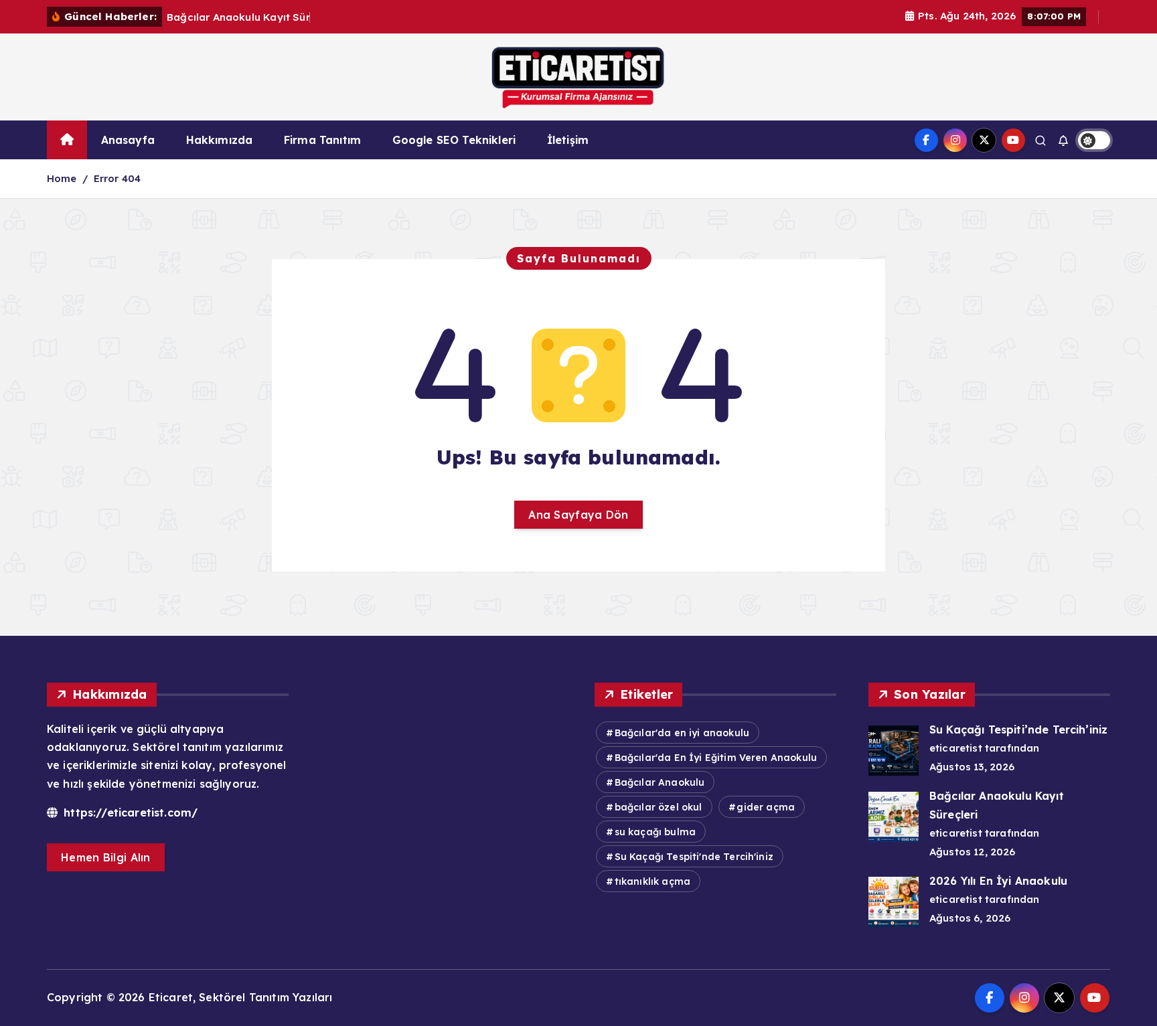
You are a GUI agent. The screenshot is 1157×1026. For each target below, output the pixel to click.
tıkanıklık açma (652, 881)
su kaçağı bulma (655, 832)
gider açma (766, 807)
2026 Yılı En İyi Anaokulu (998, 880)
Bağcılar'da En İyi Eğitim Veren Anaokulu (716, 758)
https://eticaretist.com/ (129, 812)
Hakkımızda (219, 140)
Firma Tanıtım (322, 140)
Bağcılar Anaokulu (660, 782)
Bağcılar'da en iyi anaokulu (682, 733)
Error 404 (117, 178)
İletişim (568, 140)
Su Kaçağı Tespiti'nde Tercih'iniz (694, 857)
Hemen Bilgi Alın (106, 857)
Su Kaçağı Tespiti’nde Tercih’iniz (1018, 729)
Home (62, 178)
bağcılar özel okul (658, 807)
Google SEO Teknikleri (454, 140)
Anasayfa (128, 140)
